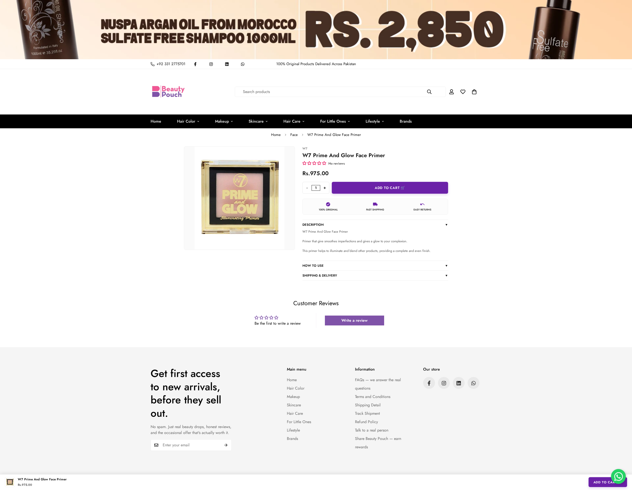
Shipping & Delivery (375, 275)
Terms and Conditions (372, 397)
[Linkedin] (227, 64)
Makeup (222, 121)
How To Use (375, 265)
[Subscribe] (226, 445)
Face (294, 134)
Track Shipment (367, 413)
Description (375, 224)
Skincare (256, 121)
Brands (406, 121)
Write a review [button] (354, 320)
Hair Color (186, 121)
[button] (474, 91)
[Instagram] (211, 64)
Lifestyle (373, 121)
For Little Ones (333, 121)
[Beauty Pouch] (168, 92)
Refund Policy (366, 422)
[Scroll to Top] (622, 463)
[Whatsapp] (243, 64)
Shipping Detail (368, 405)
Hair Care (291, 121)
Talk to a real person (371, 430)
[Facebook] (195, 64)
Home (156, 121)
